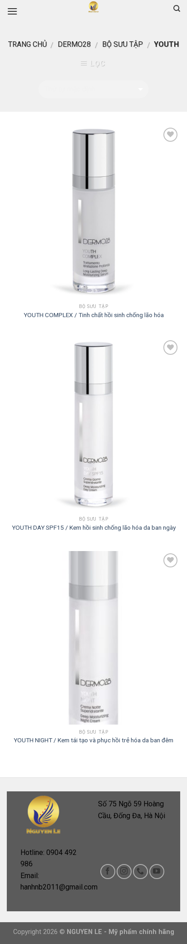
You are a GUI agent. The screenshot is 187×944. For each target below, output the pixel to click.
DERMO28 (74, 44)
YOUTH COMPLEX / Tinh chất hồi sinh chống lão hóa (94, 314)
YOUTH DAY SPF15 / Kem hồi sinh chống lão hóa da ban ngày (94, 527)
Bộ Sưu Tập (122, 44)
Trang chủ (27, 44)
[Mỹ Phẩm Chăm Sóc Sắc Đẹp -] (93, 7)
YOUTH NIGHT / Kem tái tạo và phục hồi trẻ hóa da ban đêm (93, 740)
